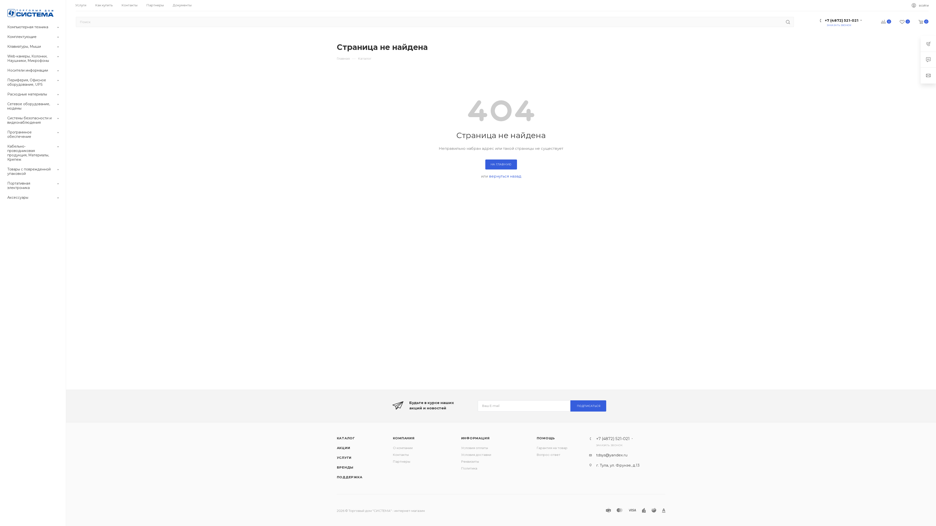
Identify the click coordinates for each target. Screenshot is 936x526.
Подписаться (589, 406)
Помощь (546, 438)
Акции (343, 448)
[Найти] (788, 22)
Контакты (401, 455)
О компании (403, 448)
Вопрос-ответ (548, 455)
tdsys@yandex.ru (611, 455)
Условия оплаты (474, 448)
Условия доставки (476, 455)
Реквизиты (470, 461)
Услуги (344, 458)
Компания (404, 438)
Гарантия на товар (552, 448)
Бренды (345, 467)
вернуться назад (505, 176)
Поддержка (349, 477)
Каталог (346, 438)
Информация (475, 438)
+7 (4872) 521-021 (841, 20)
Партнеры (401, 461)
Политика (469, 468)
